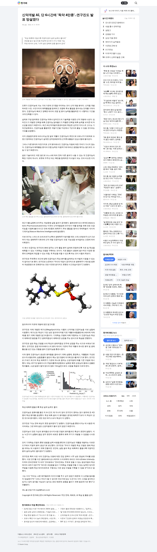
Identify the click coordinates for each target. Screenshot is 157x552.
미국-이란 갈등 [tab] (110, 270)
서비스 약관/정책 (60, 534)
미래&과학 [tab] (109, 280)
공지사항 (50, 534)
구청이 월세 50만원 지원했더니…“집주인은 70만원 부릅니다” (77, 509)
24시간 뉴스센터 (39, 534)
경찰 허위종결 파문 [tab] (112, 275)
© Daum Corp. (23, 544)
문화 (109, 411)
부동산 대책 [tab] (126, 275)
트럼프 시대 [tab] (122, 259)
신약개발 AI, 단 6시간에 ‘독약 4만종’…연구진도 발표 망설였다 (77, 515)
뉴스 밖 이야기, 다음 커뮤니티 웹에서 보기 (124, 11)
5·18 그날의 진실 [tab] (123, 280)
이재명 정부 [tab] (109, 259)
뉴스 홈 (109, 401)
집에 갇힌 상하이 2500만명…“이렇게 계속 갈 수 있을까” (40, 512)
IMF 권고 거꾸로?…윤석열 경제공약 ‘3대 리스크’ (77, 521)
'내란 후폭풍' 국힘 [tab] (127, 264)
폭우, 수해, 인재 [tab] (125, 270)
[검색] (136, 3)
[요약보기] (75, 30)
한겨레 (24, 3)
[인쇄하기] (92, 30)
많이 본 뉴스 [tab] (111, 340)
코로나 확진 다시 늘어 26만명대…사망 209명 (40, 518)
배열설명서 (131, 416)
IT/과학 (120, 411)
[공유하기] (131, 3)
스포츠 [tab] (134, 396)
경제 (109, 406)
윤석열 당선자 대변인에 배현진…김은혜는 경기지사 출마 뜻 (40, 521)
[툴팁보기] (136, 18)
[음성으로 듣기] (80, 30)
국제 (131, 406)
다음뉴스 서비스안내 (25, 534)
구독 (125, 3)
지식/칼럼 (109, 416)
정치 (120, 406)
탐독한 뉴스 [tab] (128, 340)
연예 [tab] (128, 396)
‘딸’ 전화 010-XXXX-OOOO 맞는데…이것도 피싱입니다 (77, 512)
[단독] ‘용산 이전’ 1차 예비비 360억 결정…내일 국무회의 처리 (40, 509)
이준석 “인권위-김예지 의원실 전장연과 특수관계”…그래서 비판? (77, 518)
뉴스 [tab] (123, 396)
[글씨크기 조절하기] (88, 30)
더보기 (119, 323)
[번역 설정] (84, 30)
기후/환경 (120, 401)
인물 (131, 411)
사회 (131, 401)
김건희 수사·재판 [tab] (111, 264)
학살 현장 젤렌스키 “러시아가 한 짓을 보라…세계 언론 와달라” (40, 515)
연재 (120, 416)
